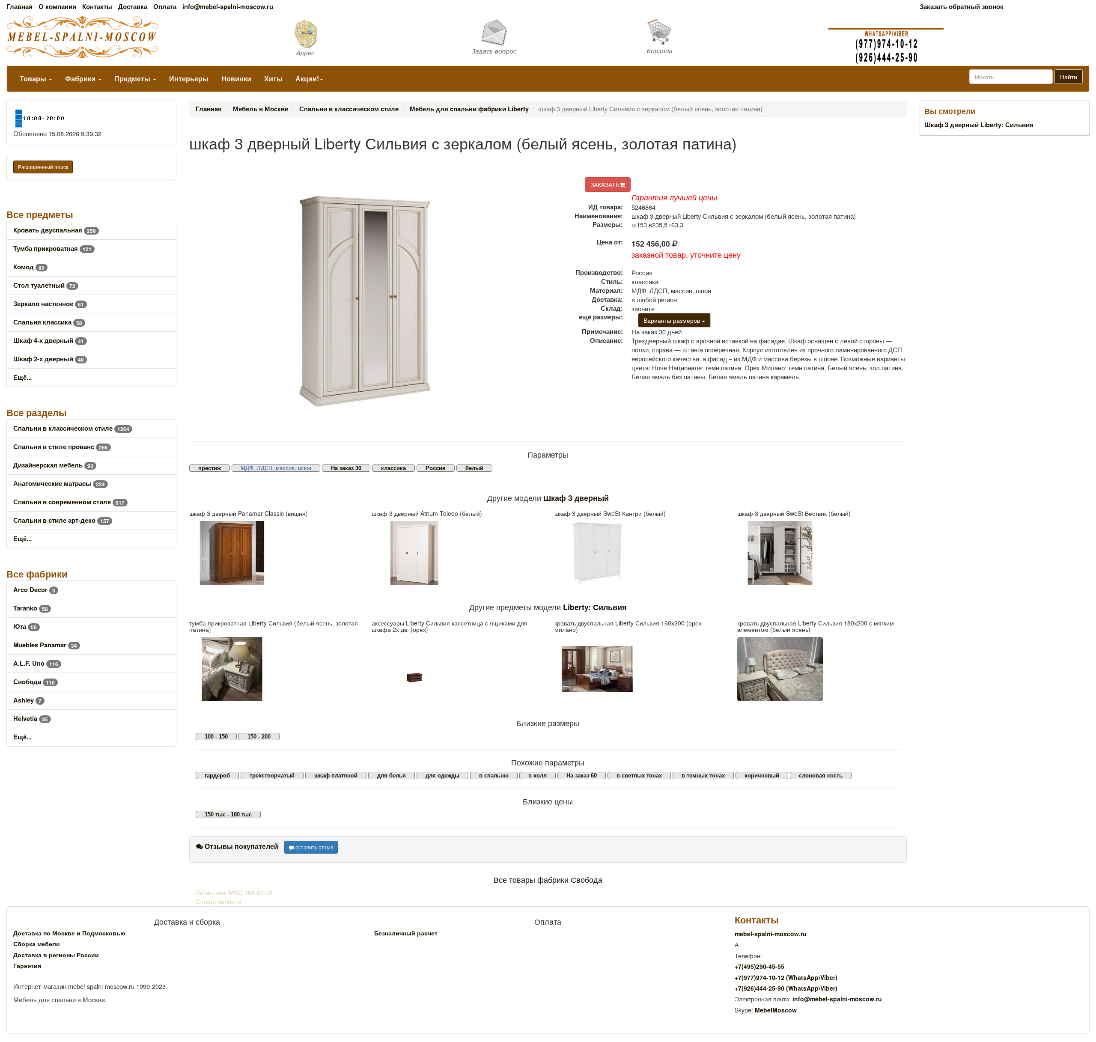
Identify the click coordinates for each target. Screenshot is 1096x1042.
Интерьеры (188, 78)
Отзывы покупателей (240, 846)
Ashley (27, 700)
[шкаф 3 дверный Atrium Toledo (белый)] (457, 553)
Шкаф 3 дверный (576, 497)
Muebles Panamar (45, 644)
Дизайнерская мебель (53, 465)
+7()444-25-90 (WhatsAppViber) (786, 988)
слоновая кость (821, 775)
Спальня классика (47, 322)
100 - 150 (216, 736)
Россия (436, 468)
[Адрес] (365, 37)
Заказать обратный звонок (962, 6)
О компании (57, 6)
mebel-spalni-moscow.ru (771, 933)
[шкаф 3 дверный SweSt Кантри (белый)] (639, 553)
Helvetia (30, 718)
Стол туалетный (44, 285)
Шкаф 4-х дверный (48, 340)
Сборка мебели (36, 943)
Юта (25, 626)
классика (393, 468)
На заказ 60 (581, 775)
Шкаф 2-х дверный (48, 358)
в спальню (494, 775)
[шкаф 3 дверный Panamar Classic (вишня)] (274, 553)
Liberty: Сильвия (595, 606)
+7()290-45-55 (759, 966)
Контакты (97, 6)
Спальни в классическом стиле (71, 428)
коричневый (762, 775)
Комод (29, 266)
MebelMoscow (776, 1010)
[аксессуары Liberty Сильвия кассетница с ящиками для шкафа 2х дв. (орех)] (457, 669)
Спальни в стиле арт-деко (61, 520)
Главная (19, 6)
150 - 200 (259, 736)
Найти (1068, 76)
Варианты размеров (672, 320)
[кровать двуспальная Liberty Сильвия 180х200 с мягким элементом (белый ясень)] (822, 669)
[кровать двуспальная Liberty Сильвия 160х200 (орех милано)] (639, 669)
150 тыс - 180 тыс (228, 814)
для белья (391, 775)
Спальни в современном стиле (69, 501)
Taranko (30, 608)
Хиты (273, 78)
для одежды (442, 775)
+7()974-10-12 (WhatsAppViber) (786, 977)
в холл (537, 775)
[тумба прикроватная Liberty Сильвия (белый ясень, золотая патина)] (274, 669)
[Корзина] (731, 37)
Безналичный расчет (406, 933)
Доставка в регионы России (56, 954)
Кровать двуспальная (54, 230)
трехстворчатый (272, 775)
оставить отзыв (313, 847)
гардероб (217, 775)
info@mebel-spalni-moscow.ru (227, 6)
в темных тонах (703, 775)
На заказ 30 (346, 468)
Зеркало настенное (48, 303)
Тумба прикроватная (52, 248)
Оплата (164, 6)
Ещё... (22, 377)
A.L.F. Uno (35, 663)
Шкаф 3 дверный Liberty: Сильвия (978, 124)
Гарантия (27, 965)
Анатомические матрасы (59, 483)
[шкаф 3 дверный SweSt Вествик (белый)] (822, 553)
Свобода (34, 681)
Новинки (236, 78)
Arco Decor (34, 589)
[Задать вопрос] (548, 37)
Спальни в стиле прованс (60, 446)
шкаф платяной (335, 775)
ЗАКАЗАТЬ (604, 184)
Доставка (132, 6)
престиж (209, 468)
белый (474, 468)
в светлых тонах (639, 775)
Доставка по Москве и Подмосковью (69, 933)
